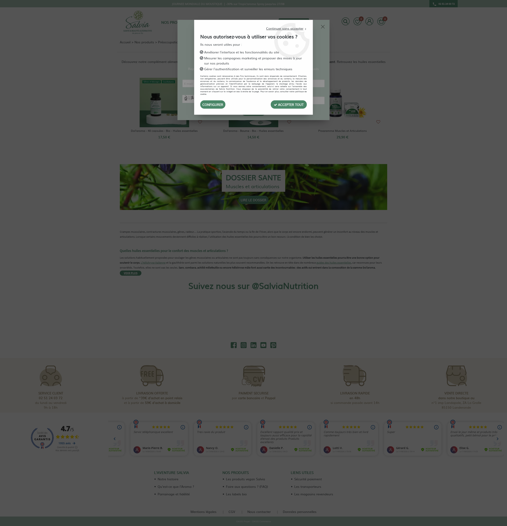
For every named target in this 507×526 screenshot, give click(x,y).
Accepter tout (290, 104)
